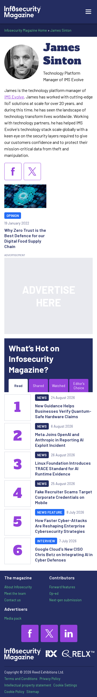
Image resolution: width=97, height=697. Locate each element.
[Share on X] (32, 171)
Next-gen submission (65, 600)
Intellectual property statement (27, 685)
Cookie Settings (65, 685)
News (42, 397)
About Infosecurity (18, 587)
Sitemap (32, 691)
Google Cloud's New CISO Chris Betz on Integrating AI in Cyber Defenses (64, 554)
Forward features (62, 587)
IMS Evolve (14, 96)
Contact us (12, 600)
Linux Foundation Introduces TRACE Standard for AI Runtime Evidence (63, 468)
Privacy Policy (50, 678)
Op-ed (53, 593)
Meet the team (15, 593)
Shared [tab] (38, 386)
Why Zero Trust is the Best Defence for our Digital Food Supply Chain (25, 238)
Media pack (12, 618)
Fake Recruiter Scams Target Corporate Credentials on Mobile (63, 497)
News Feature (49, 512)
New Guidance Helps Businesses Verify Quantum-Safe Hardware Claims (63, 411)
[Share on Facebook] (13, 171)
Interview (46, 541)
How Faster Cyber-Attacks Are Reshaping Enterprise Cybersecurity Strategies (61, 526)
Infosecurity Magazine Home (25, 30)
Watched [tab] (58, 386)
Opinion (12, 215)
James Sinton (60, 30)
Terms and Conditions (20, 678)
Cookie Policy (14, 691)
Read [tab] (18, 386)
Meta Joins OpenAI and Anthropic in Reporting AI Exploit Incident (59, 440)
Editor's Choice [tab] (79, 385)
